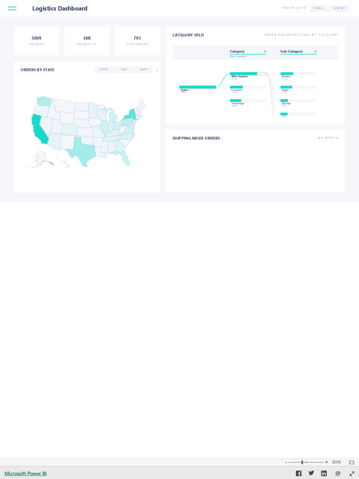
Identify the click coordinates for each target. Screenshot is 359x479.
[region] (179, 101)
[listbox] (123, 70)
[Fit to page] (350, 462)
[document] (288, 8)
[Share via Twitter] (311, 474)
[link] (12, 10)
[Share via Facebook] (299, 474)
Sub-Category (291, 51)
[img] (179, 8)
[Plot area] (86, 131)
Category (237, 51)
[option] (103, 70)
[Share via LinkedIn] (324, 474)
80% (336, 462)
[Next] (156, 69)
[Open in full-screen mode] (352, 473)
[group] (332, 8)
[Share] (338, 474)
